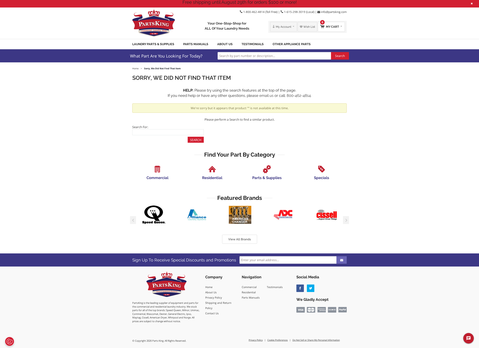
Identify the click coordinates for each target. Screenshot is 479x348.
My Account (283, 26)
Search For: (140, 127)
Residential (249, 292)
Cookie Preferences (277, 340)
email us (266, 95)
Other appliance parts (292, 44)
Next (346, 220)
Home (209, 287)
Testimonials (253, 44)
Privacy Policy (213, 297)
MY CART (331, 25)
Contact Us (212, 313)
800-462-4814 (299, 95)
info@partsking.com (334, 12)
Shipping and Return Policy (218, 305)
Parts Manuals (195, 44)
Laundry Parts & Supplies (153, 44)
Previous (133, 220)
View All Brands (239, 239)
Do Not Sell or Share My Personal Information (316, 340)
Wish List (309, 26)
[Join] (341, 260)
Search (340, 56)
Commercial (249, 287)
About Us (225, 44)
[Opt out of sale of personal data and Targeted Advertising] (9, 341)
